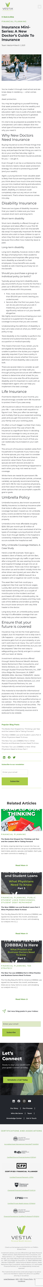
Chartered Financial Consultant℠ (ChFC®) (22, 1190)
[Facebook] (19, 1101)
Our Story (14, 1108)
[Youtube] (29, 1101)
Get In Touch (31, 1118)
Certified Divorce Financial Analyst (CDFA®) (21, 1157)
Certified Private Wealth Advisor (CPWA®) (21, 1203)
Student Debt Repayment (16, 902)
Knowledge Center (14, 1118)
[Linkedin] (13, 1101)
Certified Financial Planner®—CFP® (21, 1177)
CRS (21, 1279)
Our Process (27, 1108)
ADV (17, 1279)
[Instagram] (24, 1101)
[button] (39, 6)
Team (29, 1113)
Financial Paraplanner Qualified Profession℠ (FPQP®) (21, 1216)
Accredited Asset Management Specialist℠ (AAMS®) (21, 1144)
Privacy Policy (28, 1279)
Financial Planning (14, 21)
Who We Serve (17, 1113)
